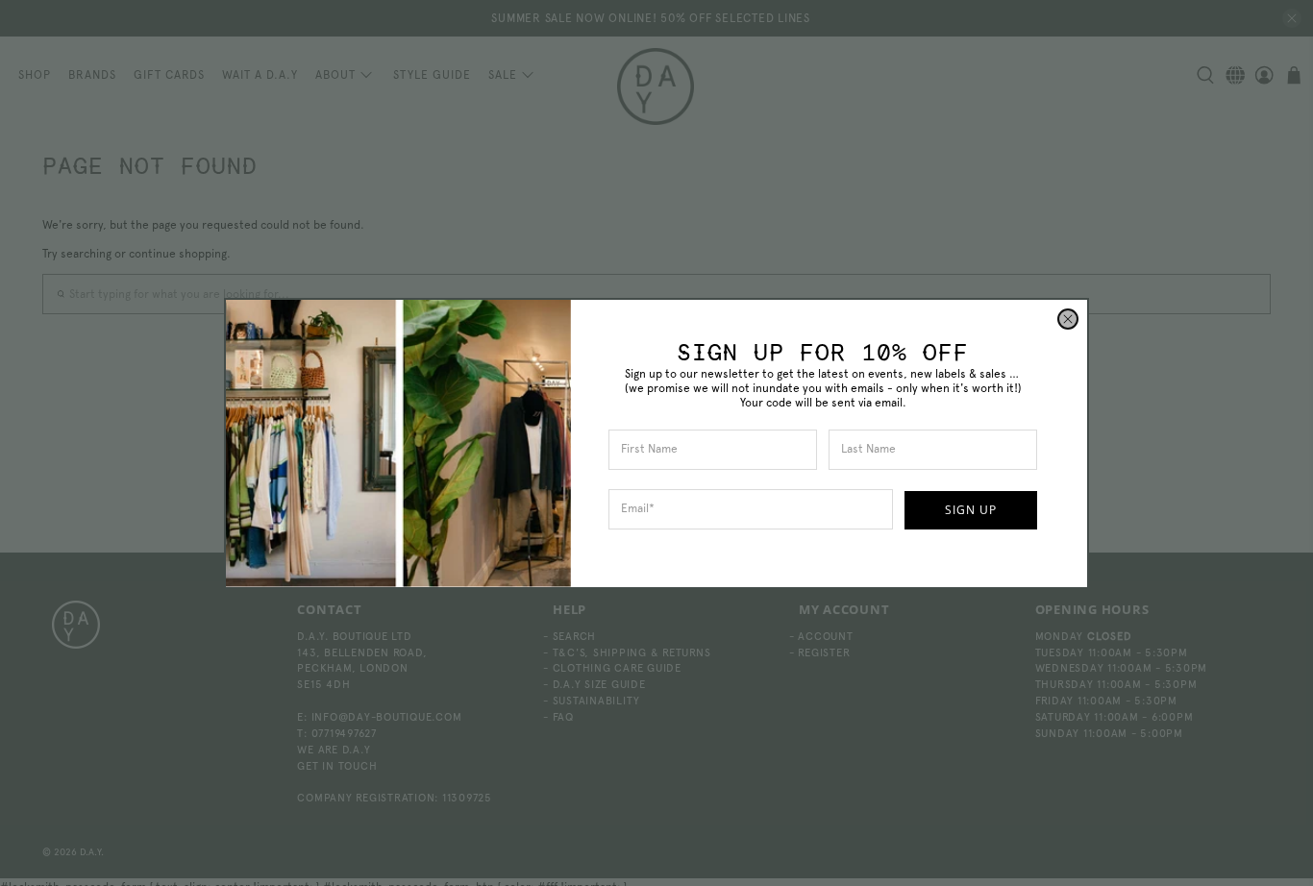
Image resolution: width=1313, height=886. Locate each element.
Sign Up (971, 510)
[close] (1068, 319)
